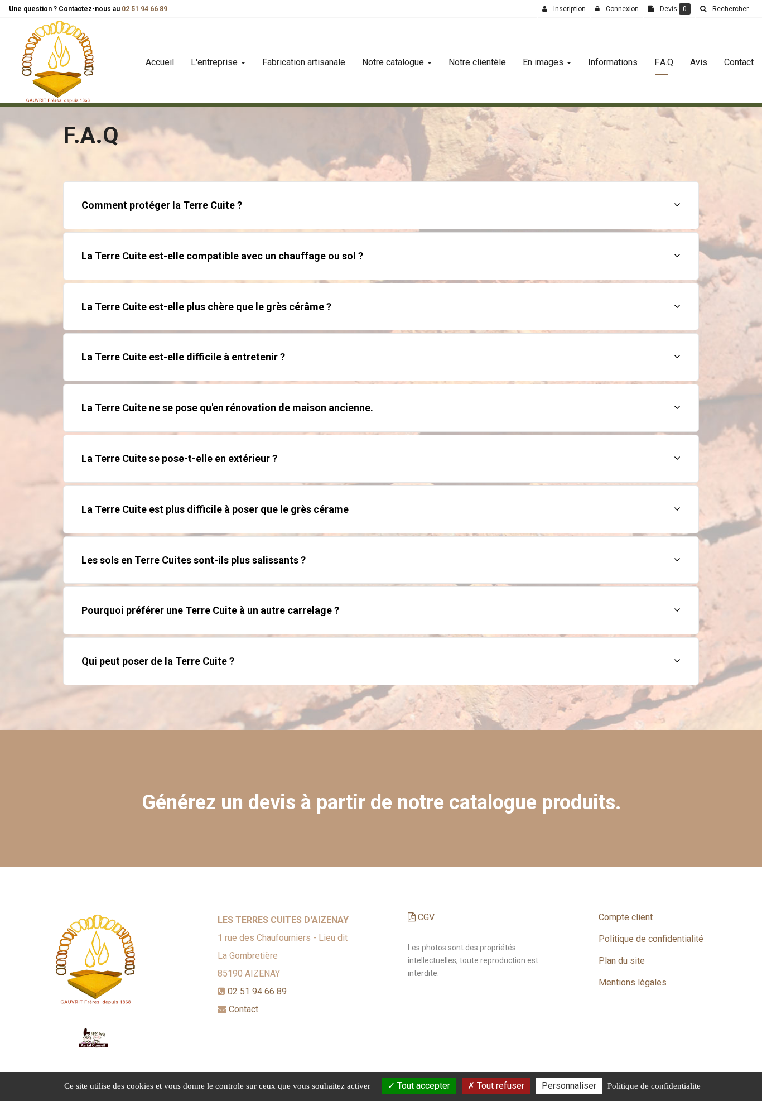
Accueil (160, 62)
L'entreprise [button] (215, 62)
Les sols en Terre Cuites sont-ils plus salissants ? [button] (193, 560)
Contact (739, 62)
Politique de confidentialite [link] (654, 1085)
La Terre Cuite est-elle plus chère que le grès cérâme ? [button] (206, 306)
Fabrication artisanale (303, 62)
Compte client (626, 917)
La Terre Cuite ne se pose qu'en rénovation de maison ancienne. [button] (227, 408)
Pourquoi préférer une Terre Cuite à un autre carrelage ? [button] (210, 610)
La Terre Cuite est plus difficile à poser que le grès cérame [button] (215, 509)
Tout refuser (499, 1085)
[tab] (381, 205)
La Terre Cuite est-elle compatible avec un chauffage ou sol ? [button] (222, 256)
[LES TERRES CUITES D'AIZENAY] (58, 62)
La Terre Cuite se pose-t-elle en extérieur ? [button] (179, 458)
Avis (698, 62)
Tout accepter (422, 1085)
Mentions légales (633, 982)
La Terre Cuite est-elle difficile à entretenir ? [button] (183, 357)
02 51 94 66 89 (144, 9)
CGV (425, 917)
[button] (724, 9)
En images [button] (544, 62)
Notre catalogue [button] (394, 62)
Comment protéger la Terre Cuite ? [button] (161, 205)
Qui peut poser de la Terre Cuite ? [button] (157, 661)
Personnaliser (569, 1085)
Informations (613, 62)
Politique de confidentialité (651, 939)
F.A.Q (663, 62)
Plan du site (622, 960)
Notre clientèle (477, 62)
